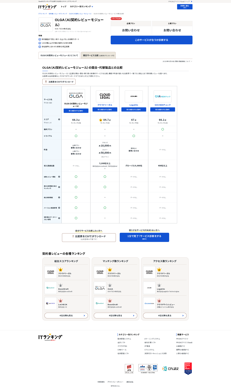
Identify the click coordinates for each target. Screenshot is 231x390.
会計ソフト (121, 342)
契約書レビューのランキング (58, 14)
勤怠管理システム (124, 339)
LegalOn (134, 105)
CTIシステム (149, 350)
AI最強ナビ (180, 346)
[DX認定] (171, 369)
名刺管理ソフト (123, 353)
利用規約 (101, 382)
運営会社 (129, 382)
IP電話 (147, 346)
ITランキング (42, 14)
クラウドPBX (122, 346)
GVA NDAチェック (162, 105)
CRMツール (122, 350)
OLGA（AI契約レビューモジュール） (80, 14)
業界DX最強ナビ (182, 350)
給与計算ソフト (150, 342)
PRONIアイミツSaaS (184, 342)
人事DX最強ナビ (182, 353)
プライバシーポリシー (115, 382)
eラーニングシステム (152, 339)
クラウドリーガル (104, 105)
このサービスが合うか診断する (151, 39)
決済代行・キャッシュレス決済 (155, 353)
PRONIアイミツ (182, 339)
